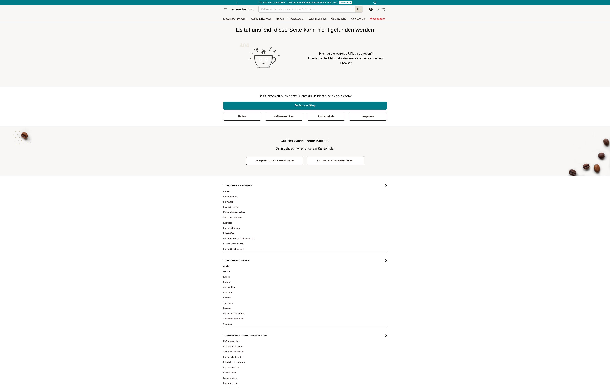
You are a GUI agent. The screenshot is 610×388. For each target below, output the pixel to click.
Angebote (368, 116)
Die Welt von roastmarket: (295, 2)
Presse (228, 265)
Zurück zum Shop (305, 105)
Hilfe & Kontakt (273, 246)
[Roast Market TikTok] (278, 321)
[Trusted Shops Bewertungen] (364, 287)
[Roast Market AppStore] (329, 321)
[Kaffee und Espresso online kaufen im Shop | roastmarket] (242, 9)
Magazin (229, 246)
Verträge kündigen (274, 261)
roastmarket (345, 2)
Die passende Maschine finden (335, 160)
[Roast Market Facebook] (297, 321)
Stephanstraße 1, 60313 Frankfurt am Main (284, 286)
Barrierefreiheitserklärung (236, 270)
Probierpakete (326, 116)
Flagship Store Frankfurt (276, 281)
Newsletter (230, 251)
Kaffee (242, 116)
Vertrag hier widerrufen (321, 293)
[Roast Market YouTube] (288, 321)
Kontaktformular (314, 264)
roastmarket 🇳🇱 (232, 294)
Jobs (228, 256)
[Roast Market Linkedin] (307, 321)
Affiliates (229, 275)
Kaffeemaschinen (284, 116)
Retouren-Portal (273, 265)
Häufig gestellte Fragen (276, 251)
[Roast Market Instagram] (268, 321)
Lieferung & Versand (275, 256)
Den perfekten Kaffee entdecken (275, 160)
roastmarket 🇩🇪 (232, 284)
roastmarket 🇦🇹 (232, 289)
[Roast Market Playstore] (339, 321)
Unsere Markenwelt (234, 280)
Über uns (229, 261)
